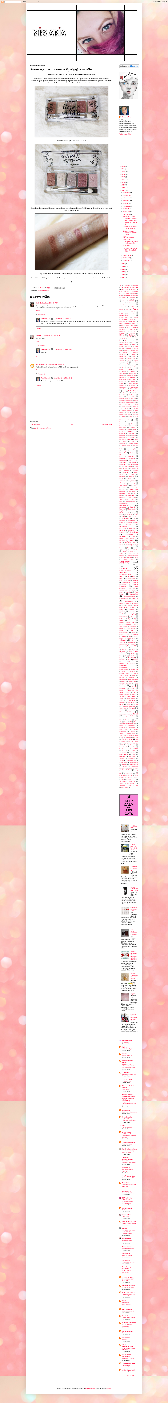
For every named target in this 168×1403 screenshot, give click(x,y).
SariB (37, 303)
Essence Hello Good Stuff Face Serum (134, 976)
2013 (123, 272)
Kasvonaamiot (123, 505)
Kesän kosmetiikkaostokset (129, 1112)
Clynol (129, 360)
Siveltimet (132, 716)
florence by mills (130, 418)
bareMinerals (123, 316)
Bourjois (133, 342)
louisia (131, 564)
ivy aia (121, 482)
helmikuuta (126, 258)
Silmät (135, 714)
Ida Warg (126, 470)
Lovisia (133, 566)
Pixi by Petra (132, 656)
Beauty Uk (135, 323)
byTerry (129, 348)
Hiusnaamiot (122, 455)
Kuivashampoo (124, 526)
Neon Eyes (133, 626)
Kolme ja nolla (125, 1216)
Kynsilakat (134, 532)
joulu (120, 495)
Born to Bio (124, 342)
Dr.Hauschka (134, 389)
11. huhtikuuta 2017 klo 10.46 (51, 335)
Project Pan (132, 661)
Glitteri (134, 435)
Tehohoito (128, 737)
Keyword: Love (127, 1040)
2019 (123, 185)
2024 (123, 171)
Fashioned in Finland (128, 1142)
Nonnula (124, 1054)
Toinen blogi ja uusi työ (128, 1144)
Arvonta (131, 301)
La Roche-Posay (130, 542)
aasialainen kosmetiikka (130, 287)
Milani (129, 605)
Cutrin (121, 369)
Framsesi (121, 425)
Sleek (121, 720)
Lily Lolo (129, 557)
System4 (133, 731)
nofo (132, 630)
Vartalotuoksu (134, 762)
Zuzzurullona (126, 1072)
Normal (133, 632)
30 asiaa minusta (126, 1081)
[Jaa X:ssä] (59, 288)
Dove (121, 383)
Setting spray (123, 708)
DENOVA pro (132, 373)
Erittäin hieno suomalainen (128, 402)
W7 (120, 774)
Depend (121, 375)
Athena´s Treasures (126, 304)
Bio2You (132, 331)
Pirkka (133, 654)
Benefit (128, 327)
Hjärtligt (121, 456)
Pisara (121, 656)
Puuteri (133, 675)
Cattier (133, 354)
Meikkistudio (126, 1338)
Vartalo (121, 760)
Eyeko (134, 412)
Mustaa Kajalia (126, 1238)
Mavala (128, 592)
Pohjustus (122, 657)
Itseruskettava (132, 480)
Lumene (123, 568)
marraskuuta (127, 195)
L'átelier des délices (126, 538)
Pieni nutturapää (127, 1247)
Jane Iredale (123, 486)
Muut (121, 621)
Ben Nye (133, 325)
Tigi (122, 745)
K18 (120, 501)
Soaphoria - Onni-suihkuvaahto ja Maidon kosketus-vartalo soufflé (128, 1065)
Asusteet (121, 302)
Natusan (128, 624)
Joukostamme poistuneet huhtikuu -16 (134, 1017)
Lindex (136, 557)
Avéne (127, 309)
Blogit (123, 339)
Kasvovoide (132, 509)
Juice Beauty (132, 497)
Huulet (123, 462)
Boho (120, 341)
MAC (120, 580)
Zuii (122, 787)
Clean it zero (131, 358)
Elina (133, 396)
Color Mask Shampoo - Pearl (134, 909)
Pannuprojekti (127, 246)
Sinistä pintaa (126, 1132)
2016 (123, 264)
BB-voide (124, 319)
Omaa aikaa (125, 1089)
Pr (128, 660)
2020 (123, 182)
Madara (127, 580)
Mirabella (131, 609)
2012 (123, 274)
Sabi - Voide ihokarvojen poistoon (134, 932)
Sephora (135, 704)
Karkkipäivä (126, 1168)
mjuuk (134, 613)
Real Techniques (133, 679)
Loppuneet (124, 562)
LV (128, 576)
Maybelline (134, 594)
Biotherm (132, 335)
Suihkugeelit (131, 725)
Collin (126, 362)
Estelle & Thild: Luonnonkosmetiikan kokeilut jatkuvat (127, 1201)
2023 (123, 174)
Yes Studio (122, 781)
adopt (121, 291)
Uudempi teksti (35, 425)
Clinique (121, 360)
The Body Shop (127, 739)
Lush (121, 576)
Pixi (126, 656)
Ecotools (125, 393)
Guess (125, 441)
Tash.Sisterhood (133, 735)
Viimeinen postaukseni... (128, 1262)
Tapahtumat (122, 735)
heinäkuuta (126, 206)
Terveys (135, 737)
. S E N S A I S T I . (127, 1277)
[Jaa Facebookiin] (61, 288)
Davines (135, 369)
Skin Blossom (123, 718)
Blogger (108, 1388)
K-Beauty (133, 499)
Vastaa (38, 311)
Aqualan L (135, 299)
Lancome (122, 548)
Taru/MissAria (45, 319)
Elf (127, 396)
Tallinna (121, 733)
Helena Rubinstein (130, 447)
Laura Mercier (134, 550)
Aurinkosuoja (122, 306)
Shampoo (132, 708)
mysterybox (132, 620)
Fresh (128, 429)
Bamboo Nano (131, 314)
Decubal (133, 371)
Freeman (121, 429)
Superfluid (122, 727)
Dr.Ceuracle (134, 387)
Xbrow (136, 777)
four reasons (123, 424)
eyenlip (121, 414)
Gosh (130, 439)
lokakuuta (126, 198)
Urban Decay (123, 754)
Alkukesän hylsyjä (127, 1048)
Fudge (121, 431)
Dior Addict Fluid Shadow (129, 1193)
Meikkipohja (129, 601)
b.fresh (133, 312)
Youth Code (132, 781)
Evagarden (135, 408)
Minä (121, 609)
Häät (130, 466)
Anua (124, 297)
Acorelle (133, 289)
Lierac (123, 557)
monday (127, 615)
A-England (135, 285)
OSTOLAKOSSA (127, 1198)
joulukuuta (126, 192)
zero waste (122, 785)
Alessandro (135, 291)
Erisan (136, 400)
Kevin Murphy (128, 514)
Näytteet (135, 634)
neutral (121, 628)
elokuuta (126, 203)
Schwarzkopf (131, 700)
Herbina (121, 449)
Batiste (135, 318)
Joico (129, 493)
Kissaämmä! (126, 1253)
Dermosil (132, 377)
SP (131, 721)
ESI (120, 404)
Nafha (121, 622)
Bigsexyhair (122, 331)
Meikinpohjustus (123, 598)
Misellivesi (122, 611)
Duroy (124, 391)
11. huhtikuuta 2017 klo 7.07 (49, 303)
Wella (136, 775)
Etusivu (71, 425)
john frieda (122, 493)
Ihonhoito (125, 472)
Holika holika (123, 460)
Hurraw (136, 460)
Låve (120, 578)
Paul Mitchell (134, 648)
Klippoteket (125, 518)
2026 (123, 166)
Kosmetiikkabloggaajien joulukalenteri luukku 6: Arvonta (134, 956)
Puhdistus (123, 666)
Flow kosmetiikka (124, 420)
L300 (120, 542)
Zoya (136, 785)
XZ (134, 779)
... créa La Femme (127, 1331)
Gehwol (131, 433)
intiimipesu (122, 476)
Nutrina (121, 634)
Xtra (122, 779)
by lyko (128, 346)
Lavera (124, 552)
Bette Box (132, 329)
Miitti (123, 605)
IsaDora (131, 476)
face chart (128, 414)
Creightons (135, 366)
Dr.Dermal (124, 389)
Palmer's (133, 644)
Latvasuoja (124, 550)
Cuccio (124, 368)
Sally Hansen (131, 696)
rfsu (120, 687)
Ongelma (133, 994)
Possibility (122, 659)
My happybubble (127, 1208)
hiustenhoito (132, 455)
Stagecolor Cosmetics (128, 724)
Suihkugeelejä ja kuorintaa (129, 1074)
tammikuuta (127, 260)
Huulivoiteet (134, 464)
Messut (127, 603)
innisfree (132, 474)
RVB (128, 692)
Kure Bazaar (131, 530)
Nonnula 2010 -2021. (127, 1055)
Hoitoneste (122, 458)
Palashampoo (123, 644)
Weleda (130, 775)
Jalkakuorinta (122, 483)
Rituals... (121, 690)
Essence (40, 290)
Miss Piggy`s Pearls (128, 1285)
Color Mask (124, 364)
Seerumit (131, 702)
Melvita (121, 603)
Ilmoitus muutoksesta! (128, 1358)
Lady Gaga (129, 544)
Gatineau (122, 433)
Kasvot (132, 507)
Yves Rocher (130, 783)
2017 (123, 190)
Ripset (134, 687)
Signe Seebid (125, 712)
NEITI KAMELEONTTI (128, 1292)
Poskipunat (131, 658)
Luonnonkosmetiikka (125, 574)
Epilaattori (129, 400)
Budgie (133, 344)
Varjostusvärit (131, 758)
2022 (123, 177)
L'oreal (131, 540)
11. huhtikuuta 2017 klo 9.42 (62, 319)
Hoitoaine (131, 457)
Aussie (133, 306)
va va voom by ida (128, 1375)
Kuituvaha (128, 524)
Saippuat (121, 696)
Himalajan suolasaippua (134, 868)
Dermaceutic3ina (131, 375)
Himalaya (132, 451)
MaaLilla (124, 1228)
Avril (126, 312)
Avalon (121, 309)
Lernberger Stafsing (132, 555)
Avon (135, 309)
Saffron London (124, 694)
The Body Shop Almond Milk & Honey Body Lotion (130, 250)
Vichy (136, 768)
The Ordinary (134, 743)
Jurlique (121, 499)
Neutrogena (131, 628)
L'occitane (122, 540)
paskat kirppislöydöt (128, 1370)
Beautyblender (125, 325)
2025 (123, 169)
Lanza (129, 548)
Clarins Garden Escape (128, 1317)
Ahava (127, 291)
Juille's (124, 1301)
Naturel (121, 624)
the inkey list (124, 743)
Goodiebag (122, 439)
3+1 (120, 285)
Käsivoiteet (122, 536)
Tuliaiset (124, 750)
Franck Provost (131, 425)
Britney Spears (123, 344)
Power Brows (125, 1333)
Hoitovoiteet (131, 458)
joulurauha (122, 497)
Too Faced (123, 746)
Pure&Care (134, 669)
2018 (123, 187)
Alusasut (133, 293)
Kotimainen (129, 522)
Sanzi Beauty (131, 698)
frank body (122, 427)
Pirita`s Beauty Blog (128, 1176)
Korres (121, 522)
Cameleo (126, 350)
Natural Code (130, 623)
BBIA (131, 319)
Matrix (121, 592)
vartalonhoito (123, 762)
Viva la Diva (127, 772)
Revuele (124, 685)
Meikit (135, 598)
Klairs (136, 516)
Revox (136, 683)
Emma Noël (133, 398)
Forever (121, 422)
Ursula (133, 754)
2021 (123, 179)
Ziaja (129, 785)
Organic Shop (131, 638)
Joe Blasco (132, 491)
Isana (121, 478)
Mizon (128, 613)
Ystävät (121, 783)
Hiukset (122, 453)
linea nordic (128, 559)
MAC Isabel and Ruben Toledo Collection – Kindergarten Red (128, 1231)
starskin (121, 725)
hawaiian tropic (126, 445)
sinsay (125, 716)
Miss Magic (132, 611)
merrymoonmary (90, 1388)
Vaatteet (121, 758)
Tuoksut (132, 750)
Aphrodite (132, 297)
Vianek (130, 768)
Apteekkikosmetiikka (124, 299)
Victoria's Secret (127, 770)
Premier (135, 659)
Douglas (133, 381)
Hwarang (124, 466)
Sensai (128, 704)
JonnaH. (38, 335)
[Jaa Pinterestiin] (63, 288)
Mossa (133, 617)
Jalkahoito (131, 482)
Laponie (135, 548)
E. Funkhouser (133, 391)
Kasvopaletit (122, 507)
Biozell (129, 337)
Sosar (126, 721)
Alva (120, 295)
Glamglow (122, 435)
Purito (123, 671)
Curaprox (132, 368)
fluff (134, 420)
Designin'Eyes (126, 1191)
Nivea (121, 630)
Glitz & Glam (126, 1260)
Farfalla (123, 416)
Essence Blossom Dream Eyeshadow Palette (129, 232)
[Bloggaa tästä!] (57, 288)
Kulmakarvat (122, 528)
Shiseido (121, 710)
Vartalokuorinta (131, 760)
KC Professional (124, 513)
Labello (121, 544)
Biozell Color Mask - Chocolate (134, 888)
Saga (133, 694)
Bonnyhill (135, 341)
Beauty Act (131, 321)
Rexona (131, 685)
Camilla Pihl (134, 350)
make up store (126, 582)
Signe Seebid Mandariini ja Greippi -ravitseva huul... (130, 241)
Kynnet (121, 532)
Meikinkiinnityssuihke (129, 596)
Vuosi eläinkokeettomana (129, 1223)
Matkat (133, 590)
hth (130, 460)
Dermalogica (122, 377)
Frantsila (132, 427)
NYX (127, 634)
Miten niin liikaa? (127, 1309)
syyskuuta (126, 201)
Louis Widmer (123, 564)
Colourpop (133, 364)
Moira (120, 615)
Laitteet (133, 546)
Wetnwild (123, 777)
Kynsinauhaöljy (129, 534)
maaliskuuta (127, 255)
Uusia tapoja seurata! (128, 1248)
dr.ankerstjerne (123, 387)
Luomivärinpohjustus (125, 570)
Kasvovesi (122, 509)
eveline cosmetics (127, 410)
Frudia (134, 429)
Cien (133, 356)
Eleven (121, 396)
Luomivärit (46, 290)
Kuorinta (122, 530)
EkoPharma (132, 394)
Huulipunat (122, 464)
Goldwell (132, 437)
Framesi (133, 424)
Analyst (124, 1047)
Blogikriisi (124, 1210)
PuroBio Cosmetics (124, 673)
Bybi (123, 348)
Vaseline (125, 766)
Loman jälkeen (126, 1042)
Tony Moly (133, 745)
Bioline (121, 335)
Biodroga (121, 333)
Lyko (133, 576)
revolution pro (132, 681)
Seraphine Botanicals (129, 706)
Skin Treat (133, 718)
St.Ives (136, 721)
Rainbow (121, 677)
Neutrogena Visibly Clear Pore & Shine (130, 217)
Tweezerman (122, 752)
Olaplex (124, 636)
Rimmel (126, 687)
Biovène (121, 337)
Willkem (130, 777)
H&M (133, 441)
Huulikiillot (133, 462)
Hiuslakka (132, 453)
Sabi (134, 692)
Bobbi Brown (132, 339)
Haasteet (122, 443)
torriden (133, 746)
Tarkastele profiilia (125, 134)
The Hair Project (133, 741)
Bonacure (127, 341)
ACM (122, 289)
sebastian (122, 702)
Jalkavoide (132, 483)
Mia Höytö (135, 603)
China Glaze (123, 356)
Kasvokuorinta (123, 503)
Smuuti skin (128, 720)
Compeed (122, 366)
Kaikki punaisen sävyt (129, 1221)
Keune (121, 514)
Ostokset (122, 642)
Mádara (135, 580)
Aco (128, 289)
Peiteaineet (125, 649)
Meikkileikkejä (126, 1215)
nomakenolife (123, 632)
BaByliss (121, 314)
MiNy (133, 607)
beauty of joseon (124, 323)
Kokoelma (122, 520)
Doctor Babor (123, 381)
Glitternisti (122, 437)
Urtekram (122, 756)
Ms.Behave (122, 618)
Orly (133, 640)
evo (128, 412)
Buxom (121, 346)
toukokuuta (126, 211)
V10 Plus (132, 756)
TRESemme (134, 749)
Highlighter (135, 449)
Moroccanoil (123, 617)
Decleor (124, 371)
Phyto (133, 649)
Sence (121, 704)
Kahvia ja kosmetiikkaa (129, 1149)
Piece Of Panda (127, 1079)
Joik (134, 493)
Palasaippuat (131, 642)
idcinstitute (135, 470)
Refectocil (124, 681)
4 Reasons (127, 285)
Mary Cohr (132, 588)
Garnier (130, 431)
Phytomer (122, 652)
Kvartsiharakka (127, 1117)
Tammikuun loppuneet (128, 1287)
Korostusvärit (131, 520)
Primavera (124, 661)
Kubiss (136, 522)
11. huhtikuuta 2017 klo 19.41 (63, 349)
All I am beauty (125, 293)
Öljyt (126, 787)
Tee (122, 737)
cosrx (128, 366)
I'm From (132, 468)
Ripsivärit (122, 689)
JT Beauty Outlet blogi (129, 1323)
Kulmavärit (132, 528)
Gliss (128, 435)
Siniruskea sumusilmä (128, 1311)
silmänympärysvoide (124, 714)
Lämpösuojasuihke (130, 578)
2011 (123, 277)
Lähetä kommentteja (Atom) (42, 428)
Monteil (134, 615)
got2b (136, 439)
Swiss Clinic (123, 729)
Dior (134, 379)
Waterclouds (129, 773)
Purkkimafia (132, 671)
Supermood (132, 727)
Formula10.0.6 (131, 422)
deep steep (122, 373)
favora (130, 416)
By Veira (135, 346)
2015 (123, 266)
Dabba (129, 369)
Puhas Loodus (131, 663)
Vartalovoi (124, 764)
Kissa (129, 517)
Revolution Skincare (125, 683)
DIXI (123, 1125)
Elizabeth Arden (123, 398)
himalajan (124, 451)
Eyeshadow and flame (129, 1316)
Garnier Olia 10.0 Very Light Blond (134, 847)
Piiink (130, 652)
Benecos (121, 327)
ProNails (121, 663)
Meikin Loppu (126, 1110)
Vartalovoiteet (133, 764)
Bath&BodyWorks (124, 317)
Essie (136, 404)
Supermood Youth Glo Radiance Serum (130, 227)
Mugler (129, 618)
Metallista (124, 1339)
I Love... (125, 468)
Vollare (134, 772)
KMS (134, 518)
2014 (123, 269)
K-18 (127, 499)
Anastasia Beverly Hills (131, 295)
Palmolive (122, 646)
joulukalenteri (129, 495)
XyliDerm (128, 779)
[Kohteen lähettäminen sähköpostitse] (55, 288)
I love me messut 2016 (128, 1178)
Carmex (125, 352)
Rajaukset (131, 677)
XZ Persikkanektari (129, 237)
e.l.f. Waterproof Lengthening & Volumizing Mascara (129, 1135)
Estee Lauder (125, 406)
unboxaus (132, 752)
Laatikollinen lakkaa (128, 1363)
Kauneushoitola (132, 511)
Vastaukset (41, 315)
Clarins (121, 358)
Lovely (125, 566)
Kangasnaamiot (130, 501)
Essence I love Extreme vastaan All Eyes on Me (130, 222)
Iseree (129, 478)
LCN (131, 551)
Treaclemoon (122, 748)
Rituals (132, 688)
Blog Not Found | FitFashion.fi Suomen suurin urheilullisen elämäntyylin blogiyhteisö (128, 1098)
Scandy (121, 700)
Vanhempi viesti (107, 425)
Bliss (136, 337)
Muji (135, 618)
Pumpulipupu (126, 1183)
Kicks (136, 514)
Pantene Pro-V (123, 648)
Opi (130, 636)
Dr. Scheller (132, 385)
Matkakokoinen (123, 590)
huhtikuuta (126, 214)
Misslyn (121, 613)
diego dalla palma (125, 379)
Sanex (121, 698)
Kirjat (123, 517)
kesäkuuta (126, 209)
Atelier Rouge (131, 302)
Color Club (135, 362)
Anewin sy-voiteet (127, 1255)
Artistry (123, 301)
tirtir (127, 745)
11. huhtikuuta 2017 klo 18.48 (54, 364)
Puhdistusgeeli (123, 667)
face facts (135, 414)
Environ (121, 400)
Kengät (134, 513)
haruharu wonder (133, 443)
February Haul (126, 1365)
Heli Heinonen (40, 364)
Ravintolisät (122, 679)
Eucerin (127, 408)
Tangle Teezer (131, 733)
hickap (128, 449)
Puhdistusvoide (123, 669)
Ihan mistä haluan (127, 1127)
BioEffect (132, 333)
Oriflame (122, 640)
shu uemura (131, 710)
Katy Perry (122, 511)
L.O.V (133, 536)
